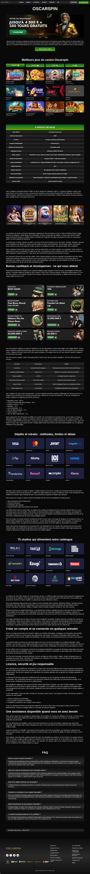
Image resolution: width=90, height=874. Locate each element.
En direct (34, 65)
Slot (73, 65)
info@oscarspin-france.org (76, 855)
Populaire (14, 65)
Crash (53, 65)
